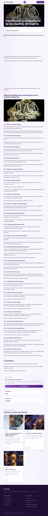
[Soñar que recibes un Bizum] (34, 422)
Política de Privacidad (21, 514)
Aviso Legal (6, 514)
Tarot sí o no (7, 504)
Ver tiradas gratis (24, 386)
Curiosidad (7, 400)
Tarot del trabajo (8, 500)
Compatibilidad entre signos (31, 506)
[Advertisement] (24, 47)
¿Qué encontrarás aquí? (12, 30)
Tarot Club (6, 489)
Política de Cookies (12, 514)
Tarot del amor (8, 498)
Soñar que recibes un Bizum (34, 433)
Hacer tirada (39, 2)
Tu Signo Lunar (28, 502)
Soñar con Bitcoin (10, 469)
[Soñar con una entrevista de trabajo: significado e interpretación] (13, 422)
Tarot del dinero (8, 502)
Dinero (6, 393)
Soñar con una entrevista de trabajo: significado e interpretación (13, 435)
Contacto (28, 514)
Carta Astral (27, 498)
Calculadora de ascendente (31, 500)
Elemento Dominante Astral (31, 504)
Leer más (7, 448)
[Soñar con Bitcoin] (13, 458)
